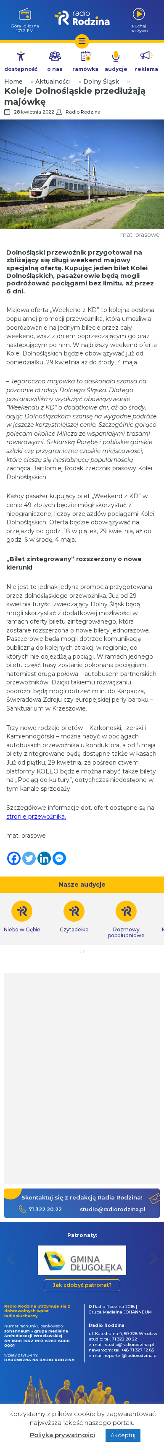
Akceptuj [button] (123, 1435)
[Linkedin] (44, 858)
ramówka (85, 69)
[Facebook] (14, 858)
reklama (146, 69)
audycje (116, 69)
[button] (10, 1259)
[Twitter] (29, 858)
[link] (74, 917)
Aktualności (53, 81)
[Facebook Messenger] (59, 858)
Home (13, 81)
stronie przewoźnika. (36, 816)
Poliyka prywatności (62, 1435)
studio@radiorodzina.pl (112, 1209)
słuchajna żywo (139, 28)
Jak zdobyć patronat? (82, 1285)
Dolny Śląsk (101, 81)
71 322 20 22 (45, 1209)
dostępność (20, 69)
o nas (54, 69)
